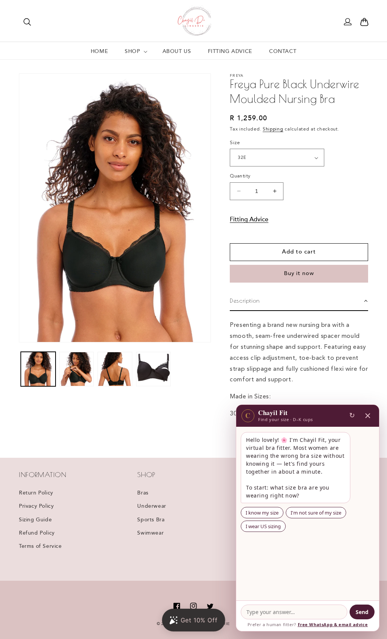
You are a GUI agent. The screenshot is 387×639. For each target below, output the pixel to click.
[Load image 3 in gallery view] (115, 369)
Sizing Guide (35, 520)
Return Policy (36, 493)
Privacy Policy (36, 506)
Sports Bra (150, 520)
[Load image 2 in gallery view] (76, 369)
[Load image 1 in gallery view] (38, 369)
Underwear (151, 506)
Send (362, 612)
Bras (142, 493)
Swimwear (150, 533)
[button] (27, 22)
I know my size (262, 512)
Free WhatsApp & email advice (333, 624)
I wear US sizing (263, 526)
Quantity (240, 176)
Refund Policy (37, 533)
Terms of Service (40, 546)
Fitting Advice (249, 219)
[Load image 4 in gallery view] (153, 369)
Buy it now (299, 274)
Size (235, 142)
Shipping (273, 129)
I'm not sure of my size (316, 512)
